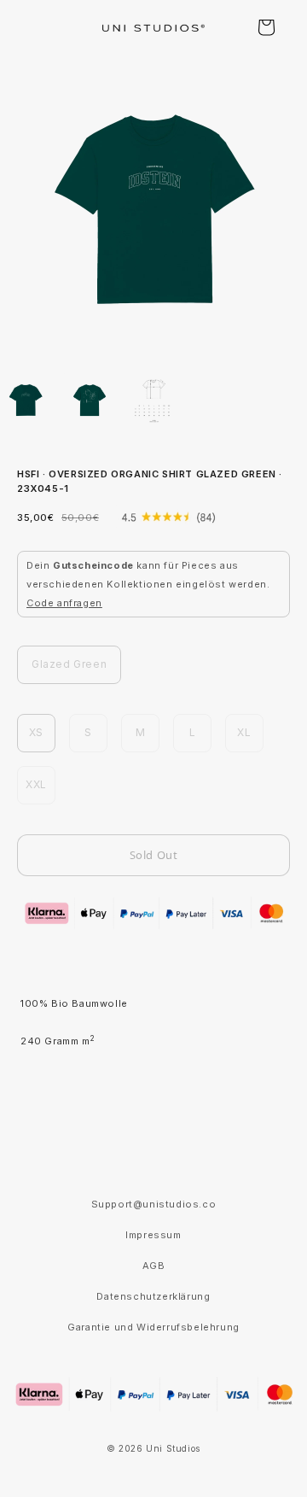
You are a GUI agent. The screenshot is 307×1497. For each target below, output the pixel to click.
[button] (266, 27)
